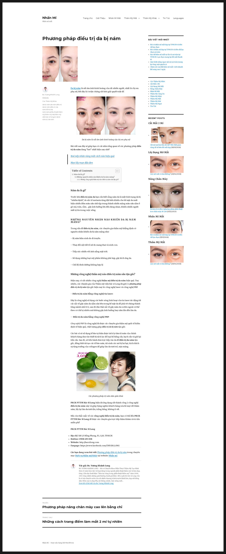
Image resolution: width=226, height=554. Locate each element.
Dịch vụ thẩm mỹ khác (86, 455)
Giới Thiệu (100, 18)
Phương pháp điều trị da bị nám (112, 452)
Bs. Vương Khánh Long (50, 95)
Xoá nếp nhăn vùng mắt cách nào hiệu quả (92, 156)
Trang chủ (88, 18)
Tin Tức (166, 18)
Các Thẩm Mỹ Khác (49, 101)
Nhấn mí (113, 455)
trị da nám (50, 119)
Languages (178, 18)
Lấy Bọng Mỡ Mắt (157, 86)
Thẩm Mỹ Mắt (130, 18)
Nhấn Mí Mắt (115, 18)
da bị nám (46, 104)
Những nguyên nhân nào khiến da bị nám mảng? (96, 177)
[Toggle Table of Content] (116, 171)
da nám (53, 104)
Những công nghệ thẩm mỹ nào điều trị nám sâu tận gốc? (100, 179)
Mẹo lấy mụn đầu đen (82, 162)
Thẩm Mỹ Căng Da (157, 94)
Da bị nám (76, 88)
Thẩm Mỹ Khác (150, 18)
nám (48, 112)
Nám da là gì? (79, 174)
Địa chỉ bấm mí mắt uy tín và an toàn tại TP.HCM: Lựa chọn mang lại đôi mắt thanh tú (166, 57)
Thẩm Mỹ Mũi (155, 101)
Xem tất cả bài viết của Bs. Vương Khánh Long (96, 483)
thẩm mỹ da (49, 114)
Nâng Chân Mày (156, 89)
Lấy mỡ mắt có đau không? (160, 174)
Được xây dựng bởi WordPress (62, 543)
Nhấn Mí (49, 18)
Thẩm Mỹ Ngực (156, 104)
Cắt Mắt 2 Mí (155, 84)
